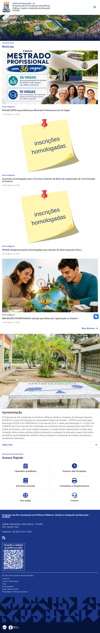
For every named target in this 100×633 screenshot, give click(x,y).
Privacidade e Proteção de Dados (15, 591)
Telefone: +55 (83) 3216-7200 (17, 531)
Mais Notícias (88, 328)
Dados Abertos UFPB (10, 589)
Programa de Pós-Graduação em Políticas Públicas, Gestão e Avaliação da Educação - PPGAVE (31, 8)
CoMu (4, 584)
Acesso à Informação (10, 581)
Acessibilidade (8, 586)
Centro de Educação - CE (23, 3)
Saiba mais (7, 444)
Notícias (8, 46)
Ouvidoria (5, 578)
